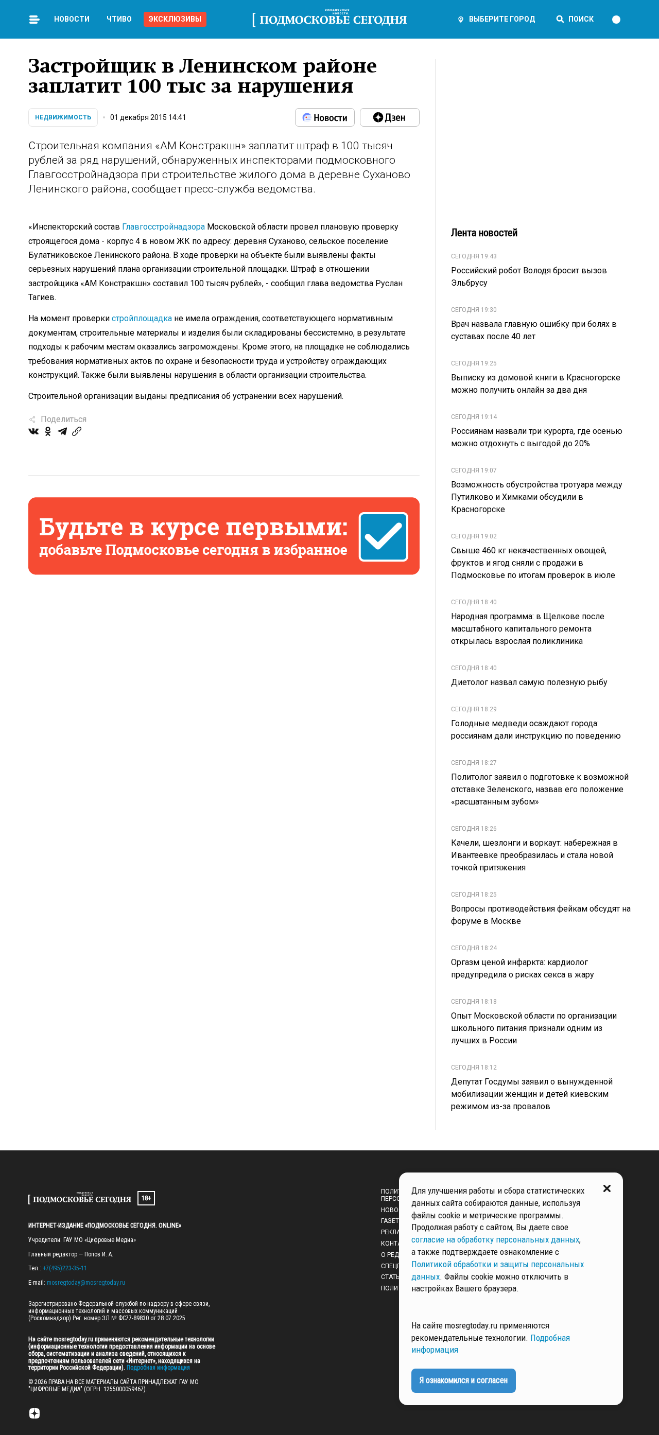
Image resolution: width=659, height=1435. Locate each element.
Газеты (392, 1220)
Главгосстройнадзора (163, 227)
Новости (72, 19)
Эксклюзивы (175, 19)
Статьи (392, 1277)
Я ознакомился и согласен (464, 1380)
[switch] (621, 19)
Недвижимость (63, 117)
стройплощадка (142, 318)
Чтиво (119, 19)
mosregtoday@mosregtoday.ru (86, 1282)
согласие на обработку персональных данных (495, 1239)
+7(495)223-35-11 (65, 1268)
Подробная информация (157, 1367)
